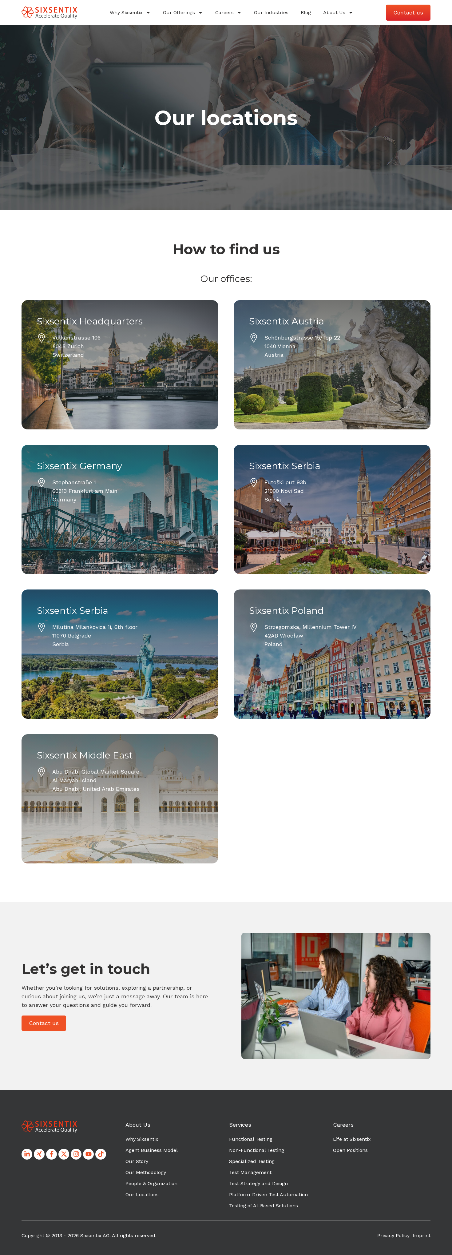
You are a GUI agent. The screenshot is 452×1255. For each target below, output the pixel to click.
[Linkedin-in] (27, 1154)
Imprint (421, 1235)
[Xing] (39, 1154)
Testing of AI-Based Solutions (263, 1206)
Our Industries (271, 12)
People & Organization (151, 1183)
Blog (306, 12)
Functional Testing (250, 1139)
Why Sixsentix (126, 12)
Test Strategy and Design (258, 1183)
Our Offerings (179, 12)
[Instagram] (76, 1154)
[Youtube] (88, 1154)
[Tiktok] (100, 1154)
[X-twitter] (63, 1154)
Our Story (136, 1161)
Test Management (250, 1172)
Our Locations (142, 1194)
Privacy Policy (393, 1235)
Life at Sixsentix (352, 1139)
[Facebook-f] (51, 1154)
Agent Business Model (151, 1150)
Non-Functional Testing (256, 1150)
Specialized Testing (252, 1161)
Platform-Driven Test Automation (268, 1194)
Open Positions (350, 1150)
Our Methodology (145, 1172)
